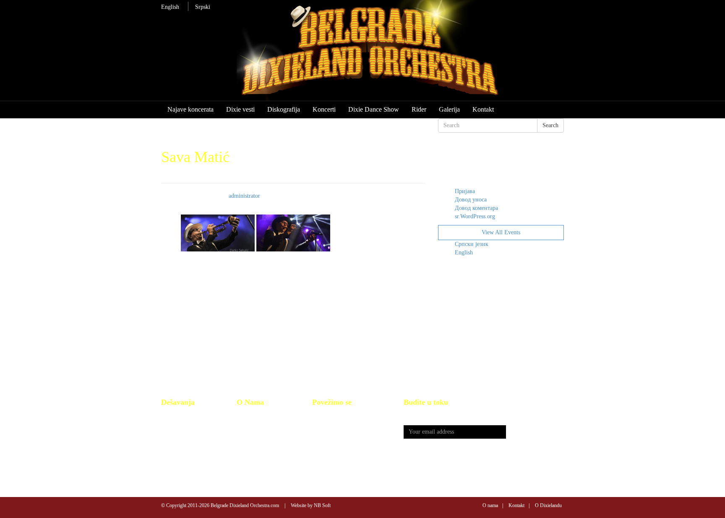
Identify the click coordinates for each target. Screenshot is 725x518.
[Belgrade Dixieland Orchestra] (386, 54)
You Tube (324, 424)
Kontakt (483, 109)
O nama (490, 505)
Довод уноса (471, 199)
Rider (419, 109)
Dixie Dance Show (373, 109)
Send (535, 432)
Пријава (465, 191)
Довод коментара (476, 208)
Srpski (202, 7)
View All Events (501, 232)
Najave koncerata (190, 109)
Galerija (449, 109)
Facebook (323, 415)
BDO (243, 415)
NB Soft (322, 505)
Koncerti (324, 109)
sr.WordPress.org (475, 216)
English (170, 7)
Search (550, 125)
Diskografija (283, 109)
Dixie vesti (240, 109)
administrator (244, 196)
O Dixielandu (548, 505)
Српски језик (471, 244)
